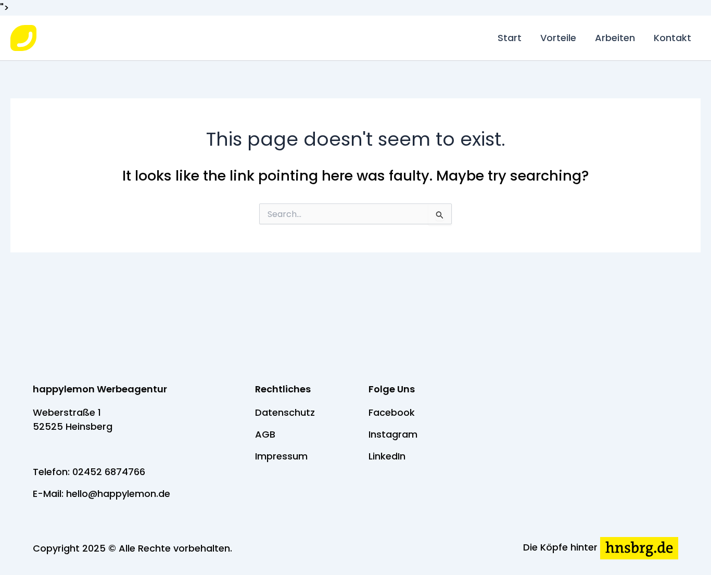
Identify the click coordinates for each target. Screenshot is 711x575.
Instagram (393, 434)
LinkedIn (387, 456)
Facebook (392, 412)
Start (510, 37)
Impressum (281, 456)
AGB (265, 434)
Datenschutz (285, 412)
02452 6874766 (108, 471)
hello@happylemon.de (118, 493)
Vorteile (558, 37)
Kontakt (672, 37)
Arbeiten (615, 37)
